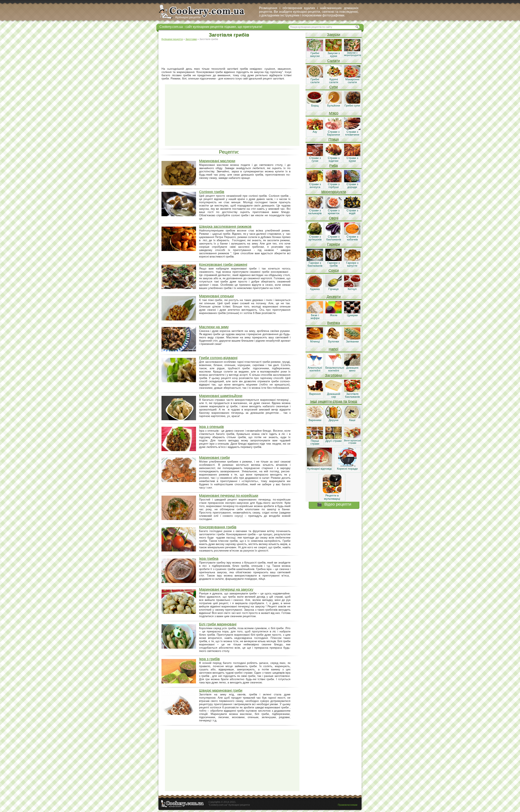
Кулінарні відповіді (319, 468)
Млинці (315, 341)
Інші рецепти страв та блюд (333, 401)
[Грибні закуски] (315, 50)
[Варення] (315, 391)
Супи (333, 87)
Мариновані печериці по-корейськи (228, 496)
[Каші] (352, 417)
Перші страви (314, 442)
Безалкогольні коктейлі (334, 369)
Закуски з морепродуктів (352, 54)
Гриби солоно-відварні (218, 358)
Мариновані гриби (214, 458)
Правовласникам (347, 804)
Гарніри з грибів (333, 264)
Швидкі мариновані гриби (220, 690)
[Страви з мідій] (352, 207)
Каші (352, 420)
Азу (315, 131)
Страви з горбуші (333, 185)
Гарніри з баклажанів (315, 264)
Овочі (333, 218)
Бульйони (333, 105)
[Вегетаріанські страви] (352, 438)
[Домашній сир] (333, 391)
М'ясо (333, 113)
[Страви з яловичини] (352, 128)
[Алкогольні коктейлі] (315, 364)
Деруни (333, 420)
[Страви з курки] (352, 155)
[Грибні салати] (315, 76)
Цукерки (352, 315)
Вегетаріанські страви (352, 441)
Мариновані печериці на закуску (226, 589)
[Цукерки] (352, 312)
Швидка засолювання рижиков (225, 227)
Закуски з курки (333, 54)
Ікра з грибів (209, 659)
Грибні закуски (315, 54)
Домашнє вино (352, 369)
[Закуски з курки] (333, 50)
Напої (333, 349)
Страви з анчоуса (315, 185)
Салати (333, 61)
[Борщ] (315, 102)
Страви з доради (352, 185)
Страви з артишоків (315, 238)
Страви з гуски (315, 159)
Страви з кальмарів (315, 212)
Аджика (315, 289)
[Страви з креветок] (333, 207)
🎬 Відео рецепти (334, 504)
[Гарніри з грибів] (333, 260)
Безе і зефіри (315, 317)
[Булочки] (333, 338)
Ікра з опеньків (211, 427)
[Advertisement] (232, 54)
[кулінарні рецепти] (205, 19)
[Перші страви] (315, 438)
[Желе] (333, 312)
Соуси (333, 270)
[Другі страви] (333, 438)
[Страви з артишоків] (315, 233)
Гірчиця (333, 289)
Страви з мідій (352, 212)
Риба (333, 166)
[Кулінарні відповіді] (319, 465)
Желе (333, 315)
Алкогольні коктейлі (315, 369)
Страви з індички (333, 159)
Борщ (315, 105)
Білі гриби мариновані (217, 624)
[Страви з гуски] (315, 155)
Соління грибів (211, 192)
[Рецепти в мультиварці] (332, 492)
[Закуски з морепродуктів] (352, 50)
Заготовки (333, 375)
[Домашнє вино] (352, 364)
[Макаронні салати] (352, 76)
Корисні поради (347, 468)
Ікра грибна (208, 559)
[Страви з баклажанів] (333, 233)
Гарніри (333, 244)
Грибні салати (315, 81)
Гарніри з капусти (352, 264)
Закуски (333, 35)
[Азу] (315, 128)
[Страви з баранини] (333, 128)
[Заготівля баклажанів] (352, 391)
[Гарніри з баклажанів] (315, 260)
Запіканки (352, 341)
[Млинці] (315, 338)
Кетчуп (352, 289)
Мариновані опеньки (216, 296)
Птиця (333, 139)
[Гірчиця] (333, 286)
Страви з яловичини (352, 133)
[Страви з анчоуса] (315, 181)
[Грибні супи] (352, 102)
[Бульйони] (333, 102)
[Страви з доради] (352, 181)
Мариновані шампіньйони (220, 396)
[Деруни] (333, 417)
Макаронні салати (352, 81)
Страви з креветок (333, 212)
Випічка (333, 323)
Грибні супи (352, 105)
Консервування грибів (217, 527)
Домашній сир (333, 395)
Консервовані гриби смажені (223, 265)
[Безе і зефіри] (315, 312)
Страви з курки (352, 159)
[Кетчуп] (352, 286)
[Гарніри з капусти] (352, 260)
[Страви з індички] (333, 155)
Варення (315, 393)
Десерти (334, 297)
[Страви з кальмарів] (315, 207)
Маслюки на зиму (214, 327)
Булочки (333, 341)
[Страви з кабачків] (352, 233)
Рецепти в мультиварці (332, 497)
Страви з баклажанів (333, 238)
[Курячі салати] (333, 76)
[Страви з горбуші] (333, 181)
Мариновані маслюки (217, 161)
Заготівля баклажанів (352, 395)
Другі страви (333, 440)
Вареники (315, 420)
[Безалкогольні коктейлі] (333, 364)
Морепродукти (333, 192)
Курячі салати (333, 81)
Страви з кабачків (352, 238)
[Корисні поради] (347, 465)
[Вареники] (315, 417)
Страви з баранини (333, 133)
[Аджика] (315, 286)
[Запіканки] (352, 338)
